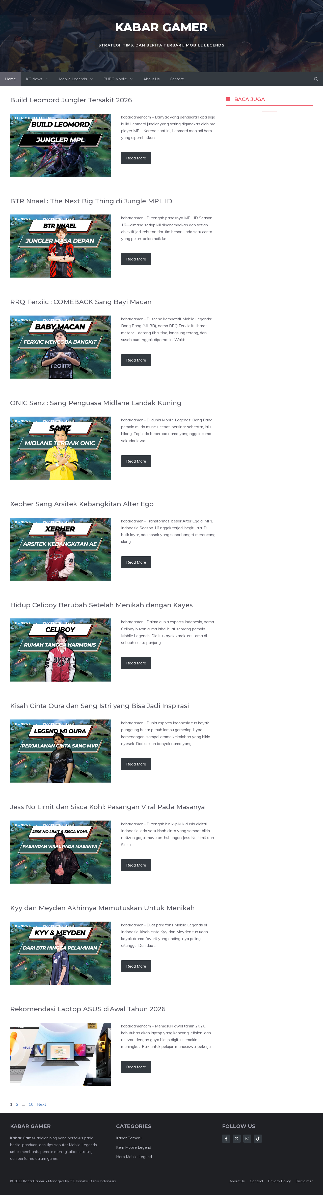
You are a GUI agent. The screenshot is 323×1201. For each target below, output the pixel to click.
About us (237, 1181)
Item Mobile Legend (133, 1147)
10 (31, 1104)
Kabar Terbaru (129, 1138)
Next (44, 1104)
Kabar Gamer (161, 27)
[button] (316, 79)
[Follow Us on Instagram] (247, 1139)
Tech (19, 1027)
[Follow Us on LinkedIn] (258, 1139)
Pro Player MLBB (58, 219)
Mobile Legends (73, 79)
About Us (151, 79)
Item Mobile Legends (35, 118)
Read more (136, 157)
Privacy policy (279, 1181)
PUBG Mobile (115, 79)
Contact (177, 79)
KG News (34, 79)
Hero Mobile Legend (134, 1156)
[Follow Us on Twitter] (237, 1139)
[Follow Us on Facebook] (226, 1139)
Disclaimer (304, 1181)
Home (10, 79)
